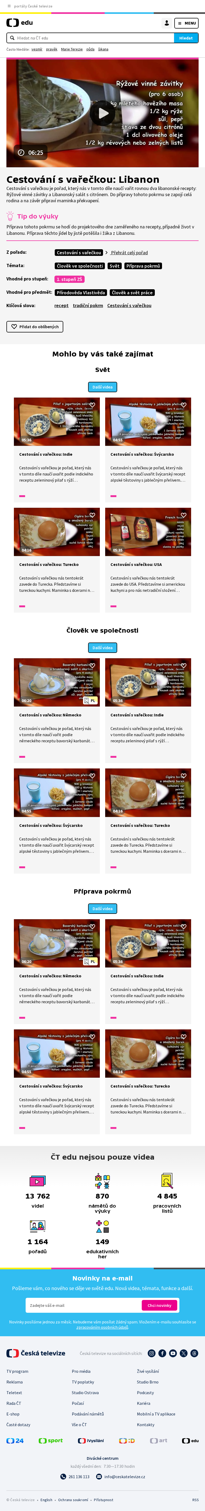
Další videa (103, 387)
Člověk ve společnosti (80, 266)
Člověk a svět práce (132, 292)
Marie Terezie (72, 49)
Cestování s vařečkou (79, 252)
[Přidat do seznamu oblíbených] (92, 405)
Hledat (186, 38)
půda (90, 49)
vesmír (36, 49)
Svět (115, 266)
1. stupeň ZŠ (69, 279)
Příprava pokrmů (143, 266)
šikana (103, 49)
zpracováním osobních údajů (102, 1327)
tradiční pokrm (88, 305)
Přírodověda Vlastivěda (81, 292)
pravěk (51, 49)
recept (61, 305)
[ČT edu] (19, 25)
